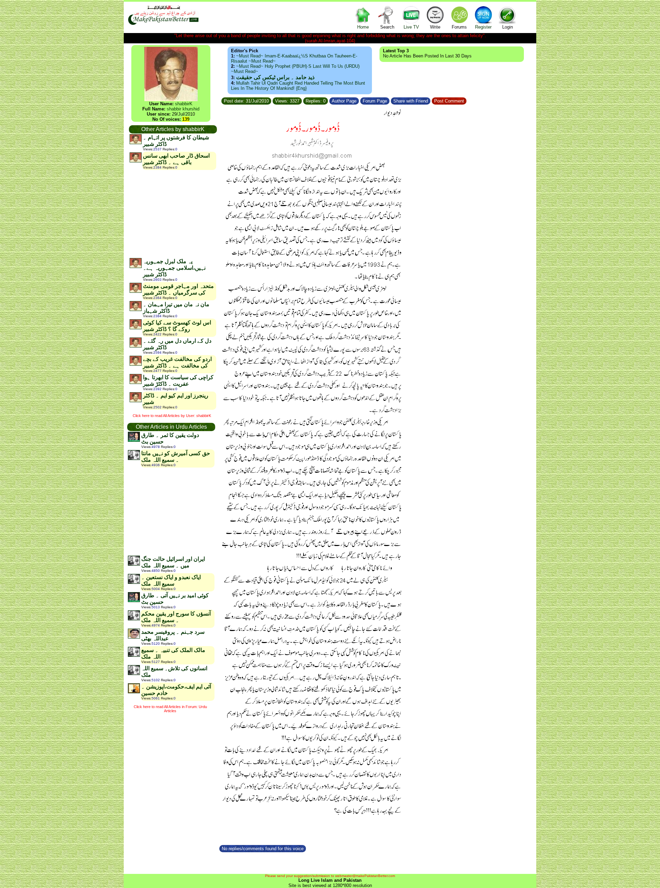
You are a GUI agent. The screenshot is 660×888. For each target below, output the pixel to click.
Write (435, 27)
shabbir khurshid (183, 108)
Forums (459, 27)
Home (363, 27)
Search (387, 27)
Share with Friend (410, 101)
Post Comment (449, 101)
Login (507, 27)
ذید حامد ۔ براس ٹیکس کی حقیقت (275, 77)
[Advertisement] (173, 214)
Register (483, 27)
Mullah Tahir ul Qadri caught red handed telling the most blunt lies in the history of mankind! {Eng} (298, 86)
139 (185, 119)
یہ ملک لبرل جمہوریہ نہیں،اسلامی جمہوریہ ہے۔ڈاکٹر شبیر (174, 267)
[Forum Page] (390, 100)
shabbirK (183, 103)
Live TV (411, 27)
